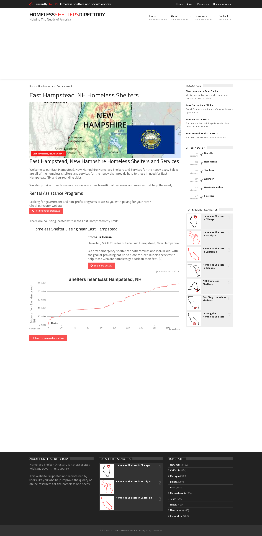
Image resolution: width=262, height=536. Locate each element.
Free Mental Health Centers (202, 133)
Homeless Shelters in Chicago (213, 217)
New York (175, 464)
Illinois (173, 504)
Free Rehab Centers (197, 119)
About (189, 4)
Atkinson (209, 178)
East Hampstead (64, 86)
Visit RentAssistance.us (47, 210)
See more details (102, 265)
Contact (225, 17)
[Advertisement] (131, 54)
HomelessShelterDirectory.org (130, 530)
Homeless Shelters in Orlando (213, 266)
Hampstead (210, 161)
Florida (174, 482)
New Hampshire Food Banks (202, 91)
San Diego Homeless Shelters (214, 299)
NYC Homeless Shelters (211, 282)
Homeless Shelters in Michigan (213, 234)
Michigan (175, 476)
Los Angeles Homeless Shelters (213, 315)
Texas (173, 499)
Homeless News (222, 4)
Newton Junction (213, 187)
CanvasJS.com (174, 329)
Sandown (209, 170)
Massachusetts (178, 493)
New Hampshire (45, 86)
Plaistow (209, 195)
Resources (203, 4)
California (175, 470)
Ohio (172, 487)
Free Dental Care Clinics (199, 105)
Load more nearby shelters (49, 338)
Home (179, 4)
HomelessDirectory (67, 14)
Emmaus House (100, 237)
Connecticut (176, 516)
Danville (208, 153)
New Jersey (176, 510)
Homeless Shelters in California (213, 250)
